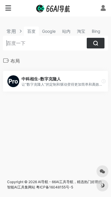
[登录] (103, 8)
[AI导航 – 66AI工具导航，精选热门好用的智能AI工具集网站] (55, 8)
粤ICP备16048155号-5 (54, 187)
